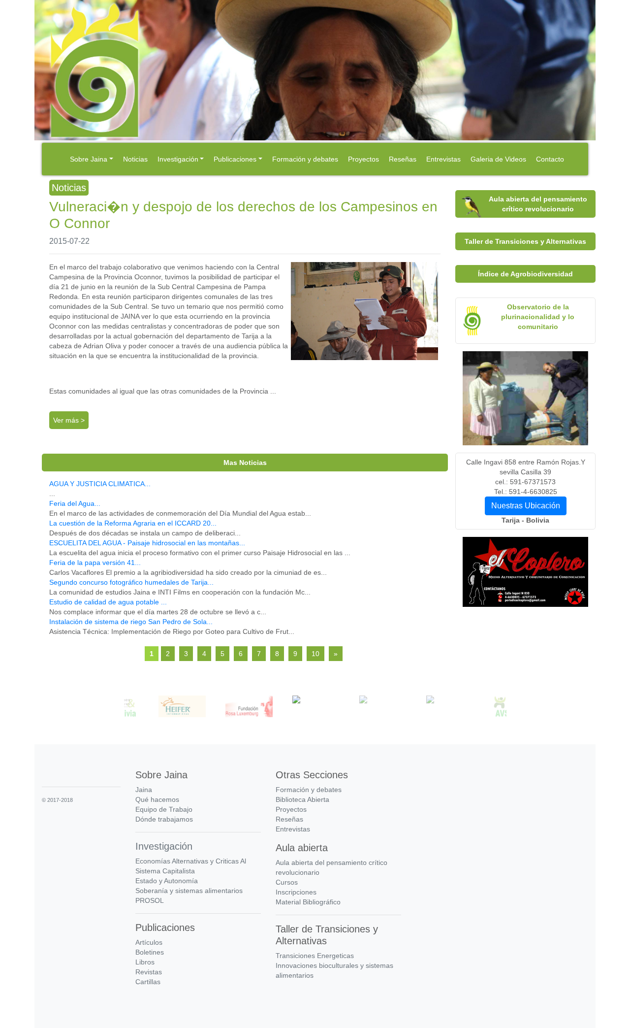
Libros (145, 962)
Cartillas (147, 982)
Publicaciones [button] (235, 159)
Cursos (287, 882)
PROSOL (149, 900)
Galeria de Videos (498, 159)
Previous (117, 708)
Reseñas (402, 159)
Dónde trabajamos (164, 819)
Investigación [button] (178, 159)
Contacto (550, 159)
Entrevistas (443, 159)
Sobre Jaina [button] (88, 159)
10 (315, 654)
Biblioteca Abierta (302, 799)
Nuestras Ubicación (525, 505)
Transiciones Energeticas (315, 956)
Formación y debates (305, 159)
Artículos (148, 942)
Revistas (148, 972)
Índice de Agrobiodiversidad (525, 274)
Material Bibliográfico (308, 902)
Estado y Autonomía (166, 881)
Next (514, 708)
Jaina (143, 790)
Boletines (149, 952)
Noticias (135, 159)
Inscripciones (296, 892)
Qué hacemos (157, 799)
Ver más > (69, 420)
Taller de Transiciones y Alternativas (525, 241)
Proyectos (363, 159)
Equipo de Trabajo (163, 809)
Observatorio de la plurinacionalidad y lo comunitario (537, 317)
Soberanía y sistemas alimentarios (189, 891)
